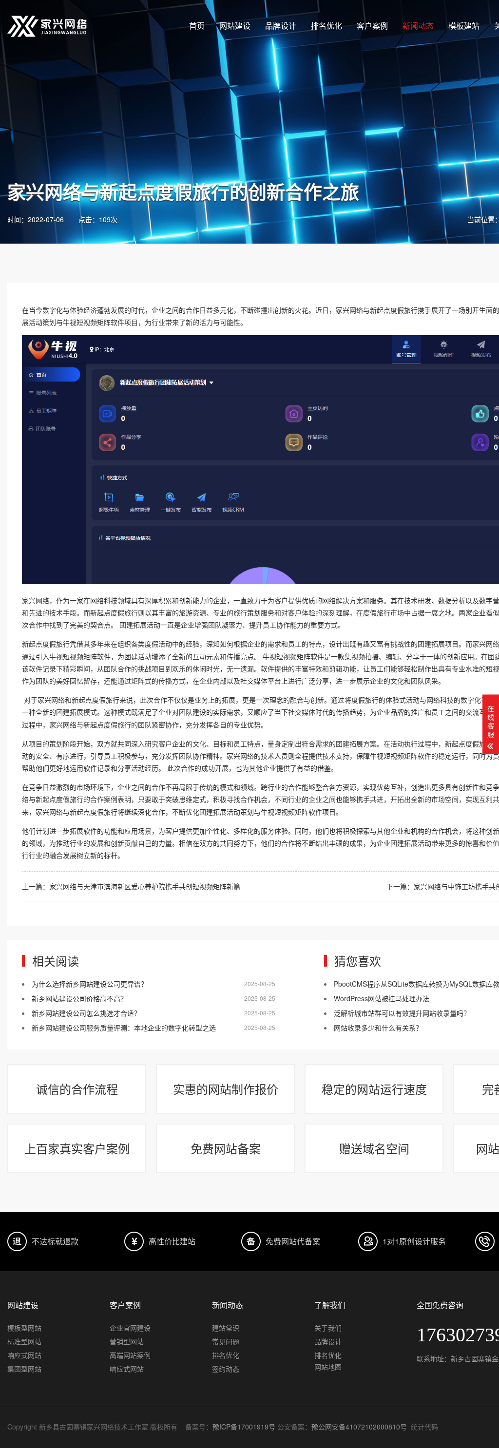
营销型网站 (127, 1341)
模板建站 (464, 25)
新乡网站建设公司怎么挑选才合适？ (86, 1013)
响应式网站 (24, 1355)
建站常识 (225, 1328)
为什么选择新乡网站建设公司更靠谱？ (90, 984)
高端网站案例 (130, 1355)
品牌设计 (280, 25)
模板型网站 (24, 1328)
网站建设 (234, 25)
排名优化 (326, 25)
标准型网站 (24, 1341)
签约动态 (225, 1368)
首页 (197, 25)
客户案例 (372, 25)
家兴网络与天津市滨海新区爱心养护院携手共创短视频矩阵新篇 (144, 886)
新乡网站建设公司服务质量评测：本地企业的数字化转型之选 (124, 1027)
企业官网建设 (130, 1328)
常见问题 (225, 1341)
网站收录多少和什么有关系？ (378, 1027)
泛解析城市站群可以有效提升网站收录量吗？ (402, 1013)
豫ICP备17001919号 (243, 1426)
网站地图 (328, 1367)
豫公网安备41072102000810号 (359, 1426)
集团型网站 (24, 1368)
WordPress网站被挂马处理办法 (381, 998)
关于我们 (328, 1328)
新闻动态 (418, 25)
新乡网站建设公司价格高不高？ (79, 998)
